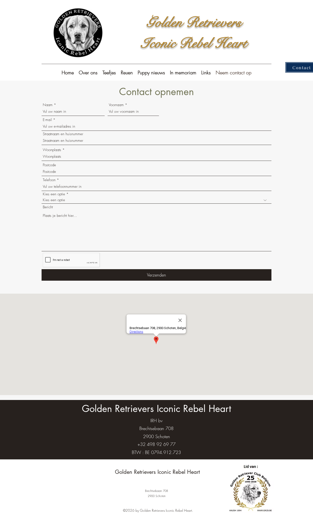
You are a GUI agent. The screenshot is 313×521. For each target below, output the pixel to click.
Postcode (49, 165)
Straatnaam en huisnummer (63, 134)
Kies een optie (54, 194)
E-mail (47, 120)
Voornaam (116, 105)
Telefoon (49, 180)
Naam (48, 105)
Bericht (48, 207)
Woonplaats (52, 150)
